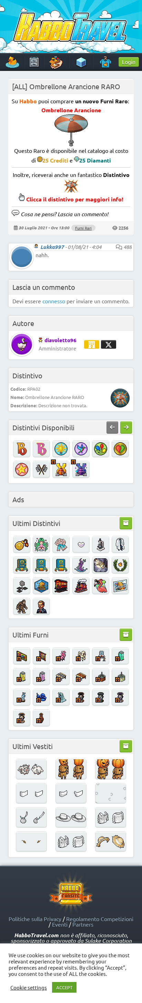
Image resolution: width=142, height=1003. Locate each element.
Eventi (60, 924)
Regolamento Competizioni (99, 918)
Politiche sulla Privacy (35, 918)
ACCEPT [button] (64, 987)
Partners (82, 924)
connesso (53, 300)
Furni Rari (83, 228)
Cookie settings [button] (28, 987)
